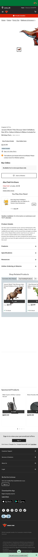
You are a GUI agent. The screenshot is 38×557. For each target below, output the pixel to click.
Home (3, 20)
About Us (4, 463)
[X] (7, 510)
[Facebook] (3, 510)
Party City (16, 20)
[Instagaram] (12, 510)
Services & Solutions (7, 457)
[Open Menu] (2, 12)
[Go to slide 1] (19, 49)
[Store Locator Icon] (2, 8)
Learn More (5, 497)
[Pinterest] (20, 510)
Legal (3, 469)
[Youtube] (16, 510)
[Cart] (35, 11)
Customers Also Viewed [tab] (9, 278)
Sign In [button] (19, 440)
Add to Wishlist (20, 175)
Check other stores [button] (8, 190)
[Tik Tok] (24, 510)
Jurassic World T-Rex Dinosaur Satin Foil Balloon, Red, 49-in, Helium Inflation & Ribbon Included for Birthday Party (18, 132)
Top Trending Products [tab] (25, 278)
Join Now (33, 444)
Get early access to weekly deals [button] (18, 555)
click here (8, 217)
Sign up (5, 484)
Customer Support (7, 451)
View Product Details (8, 141)
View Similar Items (21, 141)
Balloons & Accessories (28, 20)
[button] (19, 186)
